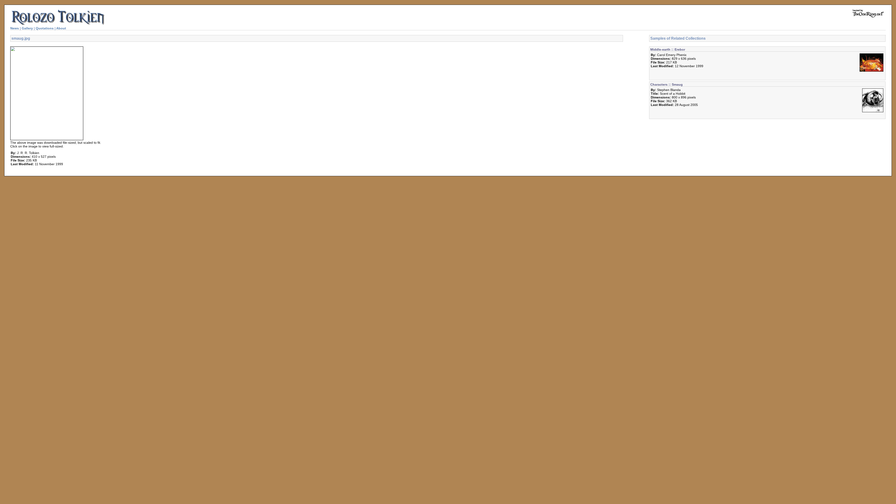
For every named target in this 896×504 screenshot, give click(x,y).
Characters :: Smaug (666, 84)
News (14, 28)
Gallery (27, 28)
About (61, 28)
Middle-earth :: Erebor (667, 49)
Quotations (45, 28)
